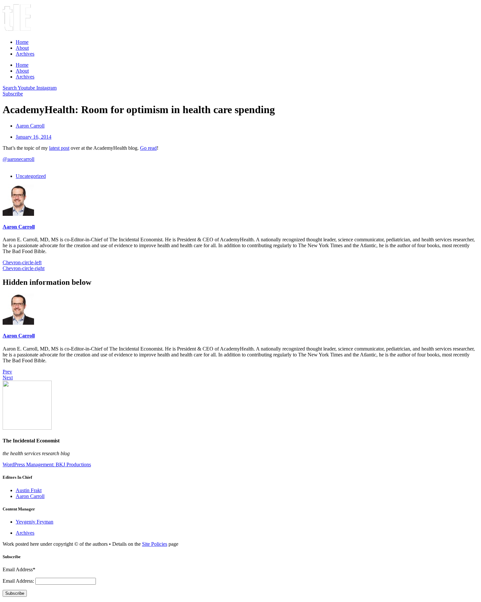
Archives (25, 54)
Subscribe (14, 593)
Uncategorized (31, 176)
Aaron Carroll (19, 227)
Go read (148, 148)
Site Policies (154, 544)
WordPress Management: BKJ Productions (47, 464)
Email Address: (19, 581)
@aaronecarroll (18, 159)
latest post (59, 148)
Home (22, 42)
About (22, 48)
